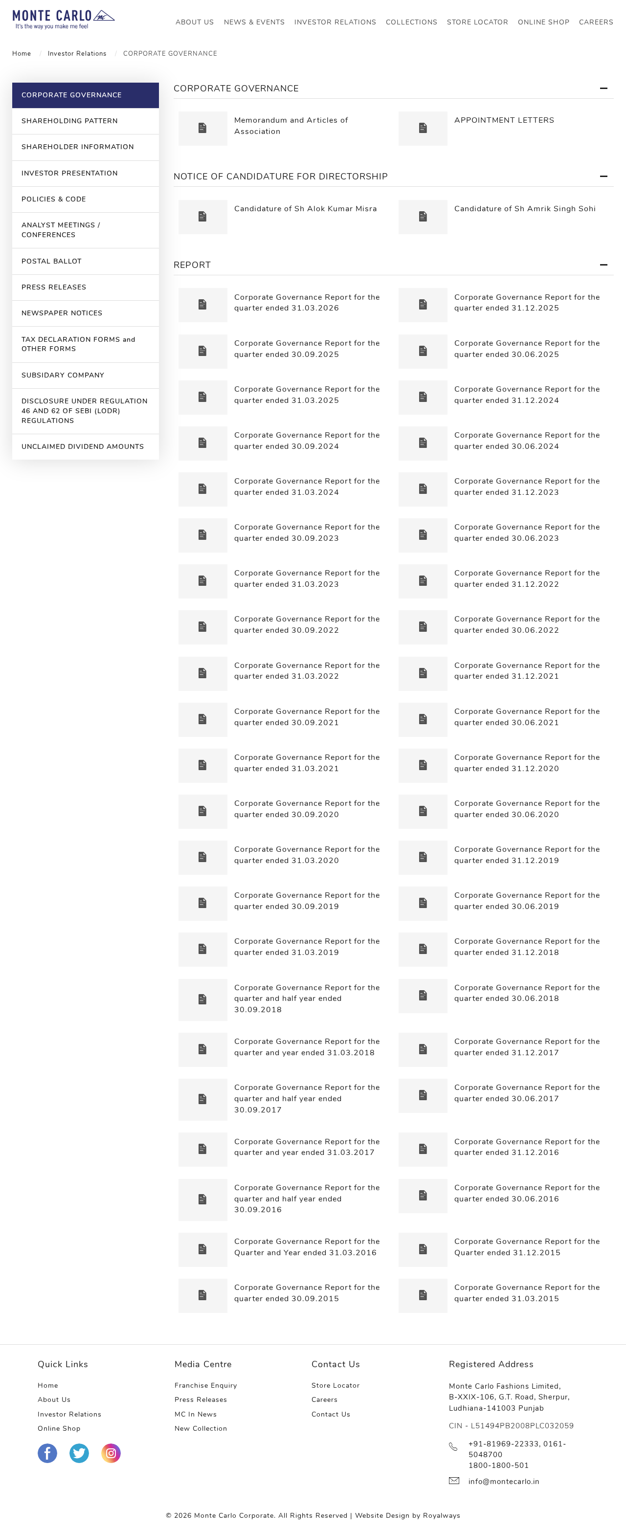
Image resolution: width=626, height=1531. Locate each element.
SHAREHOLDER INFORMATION (78, 147)
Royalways (442, 1515)
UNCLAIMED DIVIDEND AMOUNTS (83, 446)
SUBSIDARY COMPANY (63, 375)
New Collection (201, 1428)
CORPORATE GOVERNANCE (72, 95)
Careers (596, 22)
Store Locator (478, 22)
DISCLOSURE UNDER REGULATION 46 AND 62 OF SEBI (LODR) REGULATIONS (85, 411)
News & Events (254, 22)
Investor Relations (335, 22)
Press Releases (201, 1399)
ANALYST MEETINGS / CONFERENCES (61, 230)
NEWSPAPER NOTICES (62, 313)
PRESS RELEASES (54, 287)
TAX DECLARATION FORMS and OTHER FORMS (78, 344)
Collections (412, 22)
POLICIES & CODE (54, 199)
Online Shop (544, 22)
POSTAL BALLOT (52, 261)
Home (21, 53)
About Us (195, 22)
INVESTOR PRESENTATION (70, 173)
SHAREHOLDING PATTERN (70, 121)
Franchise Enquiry (206, 1385)
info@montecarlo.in (504, 1482)
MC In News (196, 1414)
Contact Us (331, 1414)
